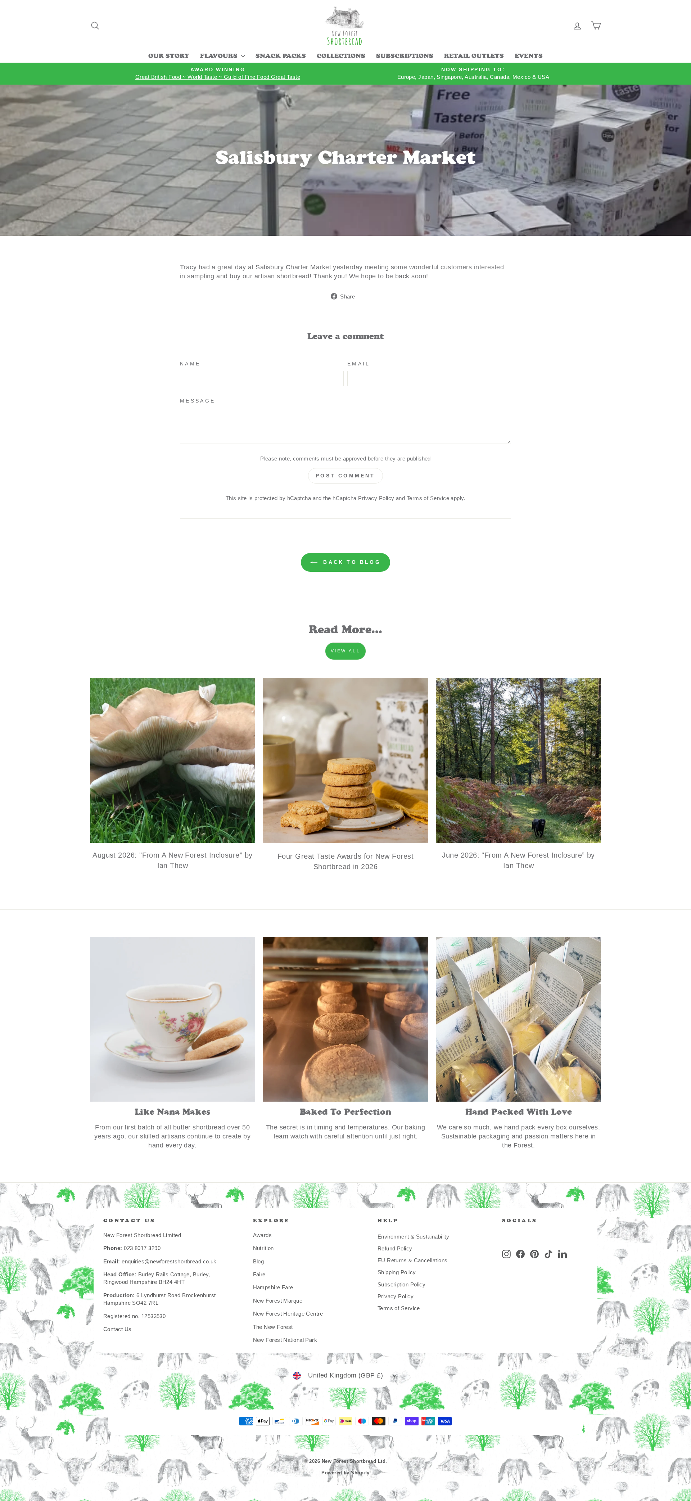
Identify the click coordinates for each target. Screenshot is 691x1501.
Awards (262, 1235)
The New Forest (273, 1327)
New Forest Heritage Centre (288, 1314)
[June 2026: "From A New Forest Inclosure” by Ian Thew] (518, 760)
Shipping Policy (397, 1272)
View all (346, 650)
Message (197, 401)
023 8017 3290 (142, 1248)
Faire (259, 1274)
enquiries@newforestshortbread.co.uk (169, 1261)
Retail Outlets (474, 57)
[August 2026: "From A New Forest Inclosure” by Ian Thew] (172, 760)
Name (190, 364)
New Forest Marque (278, 1301)
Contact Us (117, 1329)
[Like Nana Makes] (172, 1019)
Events (529, 57)
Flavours (219, 57)
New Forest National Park (285, 1340)
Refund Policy (395, 1248)
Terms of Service (428, 498)
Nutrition (263, 1248)
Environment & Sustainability (414, 1236)
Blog (258, 1261)
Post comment (345, 475)
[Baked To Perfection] (345, 1019)
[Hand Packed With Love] (518, 1019)
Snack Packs (281, 57)
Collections (341, 57)
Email (358, 364)
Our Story (168, 57)
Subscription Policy (402, 1284)
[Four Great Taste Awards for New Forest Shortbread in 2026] (345, 760)
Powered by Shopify (345, 1472)
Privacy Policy (376, 498)
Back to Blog (350, 562)
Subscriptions (404, 57)
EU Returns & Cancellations (413, 1260)
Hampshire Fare (273, 1287)
